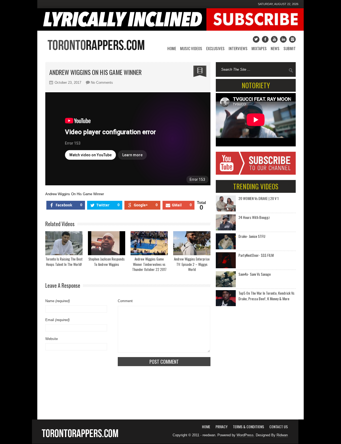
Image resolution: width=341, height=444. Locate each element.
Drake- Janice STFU (251, 236)
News (275, 48)
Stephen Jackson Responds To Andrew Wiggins (106, 261)
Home (171, 48)
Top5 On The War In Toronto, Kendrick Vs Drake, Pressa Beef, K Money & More (266, 295)
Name (57, 301)
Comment (125, 301)
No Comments (102, 83)
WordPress (245, 435)
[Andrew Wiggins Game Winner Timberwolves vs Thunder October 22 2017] (149, 243)
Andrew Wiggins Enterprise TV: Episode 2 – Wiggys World (192, 264)
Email (57, 320)
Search (291, 70)
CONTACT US (278, 426)
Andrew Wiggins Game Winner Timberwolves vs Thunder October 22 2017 (149, 264)
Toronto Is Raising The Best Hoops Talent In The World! (64, 261)
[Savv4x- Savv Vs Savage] (226, 279)
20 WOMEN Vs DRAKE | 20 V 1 (258, 198)
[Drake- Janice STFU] (226, 241)
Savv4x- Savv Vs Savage (254, 274)
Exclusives (215, 48)
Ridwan (282, 435)
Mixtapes (259, 48)
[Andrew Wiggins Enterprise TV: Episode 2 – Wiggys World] (191, 243)
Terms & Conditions (248, 426)
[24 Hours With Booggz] (226, 222)
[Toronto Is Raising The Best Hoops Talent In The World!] (64, 243)
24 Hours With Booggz (254, 217)
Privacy (222, 426)
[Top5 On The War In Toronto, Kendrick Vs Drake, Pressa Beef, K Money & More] (226, 298)
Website (51, 339)
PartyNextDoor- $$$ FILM (256, 255)
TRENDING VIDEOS (255, 186)
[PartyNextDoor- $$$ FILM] (226, 260)
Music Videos (191, 48)
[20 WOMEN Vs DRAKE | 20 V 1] (226, 203)
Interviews (238, 48)
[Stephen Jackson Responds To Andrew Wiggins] (106, 243)
